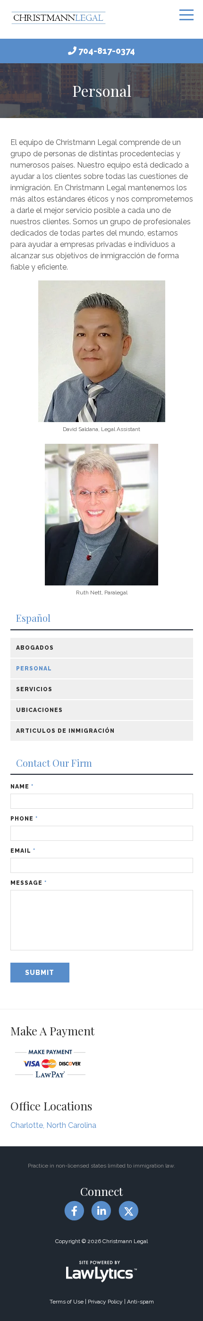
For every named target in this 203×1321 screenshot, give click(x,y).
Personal (34, 668)
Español (33, 618)
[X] (128, 1211)
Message (28, 883)
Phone (24, 818)
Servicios (34, 689)
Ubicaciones (39, 710)
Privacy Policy (105, 1301)
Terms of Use (67, 1301)
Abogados (35, 647)
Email (22, 850)
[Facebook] (74, 1211)
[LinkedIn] (101, 1211)
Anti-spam (140, 1301)
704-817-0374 (106, 51)
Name (22, 786)
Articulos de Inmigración (65, 731)
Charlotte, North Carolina (53, 1125)
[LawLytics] (101, 1271)
